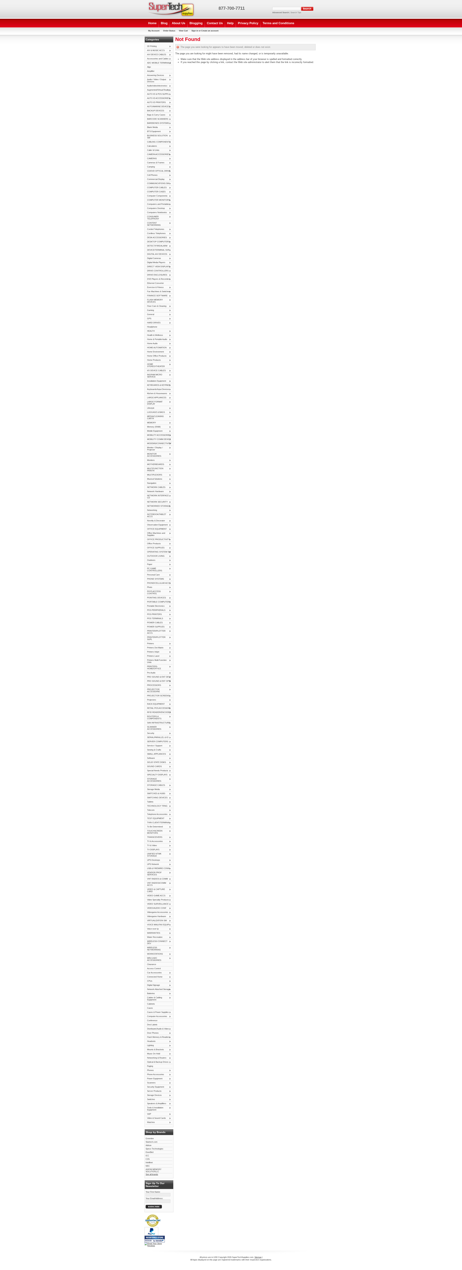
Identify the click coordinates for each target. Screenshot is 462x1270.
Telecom (150, 810)
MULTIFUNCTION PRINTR (154, 469)
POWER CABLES (154, 622)
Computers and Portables (157, 204)
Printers (150, 643)
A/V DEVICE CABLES (156, 54)
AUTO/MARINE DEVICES (158, 106)
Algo (149, 67)
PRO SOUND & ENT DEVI (158, 677)
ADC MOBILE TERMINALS (158, 63)
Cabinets (151, 1004)
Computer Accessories (156, 1016)
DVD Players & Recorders (158, 279)
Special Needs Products (157, 770)
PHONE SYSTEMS (155, 579)
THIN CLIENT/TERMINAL (158, 822)
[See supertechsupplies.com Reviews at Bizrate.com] (155, 1239)
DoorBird (149, 1152)
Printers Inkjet (152, 652)
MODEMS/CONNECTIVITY (158, 443)
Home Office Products (156, 356)
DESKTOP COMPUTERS (158, 242)
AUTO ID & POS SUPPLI (157, 94)
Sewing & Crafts (153, 750)
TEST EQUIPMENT (155, 818)
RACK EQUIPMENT (155, 704)
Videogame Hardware (156, 916)
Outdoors (150, 560)
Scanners (151, 1083)
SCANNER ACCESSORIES (153, 728)
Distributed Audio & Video (157, 1029)
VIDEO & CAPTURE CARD (155, 890)
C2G (148, 1159)
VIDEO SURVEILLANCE (157, 904)
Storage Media (153, 789)
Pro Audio (150, 673)
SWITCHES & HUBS (155, 793)
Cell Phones (152, 175)
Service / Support (154, 746)
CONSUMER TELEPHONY (152, 217)
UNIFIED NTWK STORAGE (153, 855)
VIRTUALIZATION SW (156, 920)
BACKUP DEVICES (155, 111)
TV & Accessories (154, 841)
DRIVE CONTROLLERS (157, 271)
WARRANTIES (153, 933)
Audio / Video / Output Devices (156, 80)
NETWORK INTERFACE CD (157, 496)
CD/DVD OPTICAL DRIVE (158, 171)
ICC (147, 1156)
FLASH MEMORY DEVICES (154, 301)
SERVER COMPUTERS (157, 741)
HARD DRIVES (153, 323)
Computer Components (156, 196)
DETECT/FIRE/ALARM (156, 246)
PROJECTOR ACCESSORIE (153, 690)
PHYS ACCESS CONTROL (153, 592)
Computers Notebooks (156, 212)
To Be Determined (154, 827)
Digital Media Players (155, 262)
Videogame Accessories (157, 912)
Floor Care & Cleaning (156, 306)
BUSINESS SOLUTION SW (157, 136)
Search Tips (296, 12)
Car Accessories (154, 973)
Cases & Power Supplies (157, 1012)
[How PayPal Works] (151, 1235)
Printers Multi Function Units (156, 661)
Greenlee (150, 1138)
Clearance (151, 964)
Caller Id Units (152, 150)
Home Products (153, 360)
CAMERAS (151, 158)
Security (150, 733)
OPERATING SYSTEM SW (158, 552)
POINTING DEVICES (156, 598)
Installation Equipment (156, 381)
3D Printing (151, 46)
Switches (150, 1099)
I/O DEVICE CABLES (156, 370)
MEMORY (151, 423)
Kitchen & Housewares (156, 393)
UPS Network (152, 864)
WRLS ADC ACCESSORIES (153, 959)
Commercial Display (155, 179)
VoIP (148, 1114)
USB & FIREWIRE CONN (157, 868)
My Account (154, 31)
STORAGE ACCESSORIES (153, 780)
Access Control (154, 968)
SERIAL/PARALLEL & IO (157, 737)
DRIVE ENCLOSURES (156, 275)
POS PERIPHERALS (155, 610)
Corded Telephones (155, 229)
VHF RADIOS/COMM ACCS (156, 884)
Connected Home (154, 977)
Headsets (151, 1041)
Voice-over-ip (152, 929)
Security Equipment (155, 1087)
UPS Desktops (153, 860)
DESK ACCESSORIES (156, 237)
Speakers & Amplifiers (156, 1103)
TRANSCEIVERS (154, 837)
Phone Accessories (155, 1074)
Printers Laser (153, 656)
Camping (150, 167)
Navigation (151, 483)
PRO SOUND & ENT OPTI (158, 681)
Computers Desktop (155, 208)
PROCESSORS (153, 685)
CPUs (149, 981)
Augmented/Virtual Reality (157, 90)
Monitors (150, 460)
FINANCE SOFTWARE (156, 295)
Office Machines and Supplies (155, 534)
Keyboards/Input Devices (157, 389)
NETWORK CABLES (155, 487)
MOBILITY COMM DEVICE (158, 439)
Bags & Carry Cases (155, 115)
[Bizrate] (160, 1241)
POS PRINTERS (154, 614)
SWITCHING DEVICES (156, 798)
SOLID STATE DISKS (156, 762)
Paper (149, 564)
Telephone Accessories (156, 814)
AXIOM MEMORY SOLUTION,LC (153, 1170)
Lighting (150, 1045)
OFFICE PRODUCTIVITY (158, 539)
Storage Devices (154, 1095)
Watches (150, 1122)
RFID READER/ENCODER (158, 712)
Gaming (150, 310)
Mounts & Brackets (155, 1049)
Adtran (148, 1145)
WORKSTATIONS (154, 954)
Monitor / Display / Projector (154, 448)
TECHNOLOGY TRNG (156, 806)
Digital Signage (153, 985)
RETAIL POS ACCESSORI (158, 708)
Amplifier (150, 71)
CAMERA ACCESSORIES (158, 154)
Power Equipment (154, 1078)
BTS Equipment (153, 131)
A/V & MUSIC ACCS (155, 50)
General (150, 314)
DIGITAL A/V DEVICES (156, 254)
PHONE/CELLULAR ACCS (158, 583)
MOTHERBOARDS (155, 464)
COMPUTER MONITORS (158, 200)
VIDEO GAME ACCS (155, 895)
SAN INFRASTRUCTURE (158, 723)
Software (150, 758)
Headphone (152, 327)
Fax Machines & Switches (158, 291)
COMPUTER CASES (155, 192)
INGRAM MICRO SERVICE (154, 376)
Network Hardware (155, 491)
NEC (148, 1166)
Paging (150, 1066)
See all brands (152, 1174)
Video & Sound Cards (156, 1118)
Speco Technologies (154, 1149)
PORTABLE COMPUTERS (158, 602)
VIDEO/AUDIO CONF (156, 908)
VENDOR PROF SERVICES (154, 873)
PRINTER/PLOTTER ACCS (155, 632)
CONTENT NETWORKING (153, 224)
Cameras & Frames (155, 163)
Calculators (151, 146)
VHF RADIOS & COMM (157, 879)
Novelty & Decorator (155, 521)
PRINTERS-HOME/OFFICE (153, 667)
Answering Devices (155, 75)
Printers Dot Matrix (155, 648)
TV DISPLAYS (152, 849)
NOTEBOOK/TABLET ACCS (156, 515)
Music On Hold (153, 1054)
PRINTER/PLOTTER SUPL (155, 638)
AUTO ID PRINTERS (156, 102)
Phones (150, 1070)
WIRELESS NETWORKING (153, 948)
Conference (152, 1020)
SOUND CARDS (154, 766)
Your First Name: (153, 1192)
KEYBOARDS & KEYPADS (158, 385)
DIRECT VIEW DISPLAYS (158, 266)
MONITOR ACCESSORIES (153, 455)
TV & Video (151, 845)
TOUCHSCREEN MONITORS (154, 832)
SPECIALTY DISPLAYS (156, 775)
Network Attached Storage (158, 989)
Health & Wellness (154, 335)
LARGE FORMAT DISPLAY (154, 403)
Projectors (151, 700)
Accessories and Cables (157, 59)
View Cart (183, 31)
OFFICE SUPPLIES (155, 548)
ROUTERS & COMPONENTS (153, 717)
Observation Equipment (157, 525)
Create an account (210, 31)
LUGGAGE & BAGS (155, 412)
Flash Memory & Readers (158, 1037)
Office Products (153, 543)
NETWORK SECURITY (157, 502)
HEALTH (150, 331)
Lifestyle (150, 408)
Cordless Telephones (156, 233)
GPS (148, 318)
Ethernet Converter (155, 283)
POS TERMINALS (154, 618)
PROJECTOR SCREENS (157, 696)
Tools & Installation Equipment (154, 1109)
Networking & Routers (156, 1058)
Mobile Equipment (154, 431)
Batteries (150, 993)
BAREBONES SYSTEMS (157, 123)
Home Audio (152, 343)
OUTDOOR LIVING (155, 556)
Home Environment (155, 352)
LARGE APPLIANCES (156, 397)
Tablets (149, 802)
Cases (150, 1008)
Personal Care (153, 575)
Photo (149, 587)
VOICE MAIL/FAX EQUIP (157, 925)
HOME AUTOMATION (156, 347)
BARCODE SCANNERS (157, 119)
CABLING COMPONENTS (158, 142)
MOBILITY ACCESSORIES (158, 435)
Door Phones (152, 1033)
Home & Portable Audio (156, 339)
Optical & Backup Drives (157, 1062)
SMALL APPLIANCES (156, 754)
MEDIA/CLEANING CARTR (155, 417)
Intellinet (149, 1162)
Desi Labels (152, 1025)
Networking (151, 510)
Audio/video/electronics (156, 86)
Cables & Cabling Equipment (154, 998)
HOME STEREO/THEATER (155, 365)
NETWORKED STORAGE (158, 506)
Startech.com (151, 1142)
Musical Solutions (154, 479)
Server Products (154, 1091)
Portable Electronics (155, 606)
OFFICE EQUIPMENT (156, 529)
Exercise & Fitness (155, 287)
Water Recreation (154, 937)
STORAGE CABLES (155, 785)
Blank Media (152, 127)
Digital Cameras (153, 258)
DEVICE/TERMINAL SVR (157, 250)
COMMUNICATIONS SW (157, 183)
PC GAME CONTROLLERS (154, 569)
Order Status (169, 31)
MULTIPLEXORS (154, 475)
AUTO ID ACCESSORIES (158, 98)
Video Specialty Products (157, 900)
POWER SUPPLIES (155, 627)
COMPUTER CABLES (156, 187)
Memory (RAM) (153, 427)
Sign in (194, 31)
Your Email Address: (154, 1198)
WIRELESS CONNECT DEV (156, 942)
